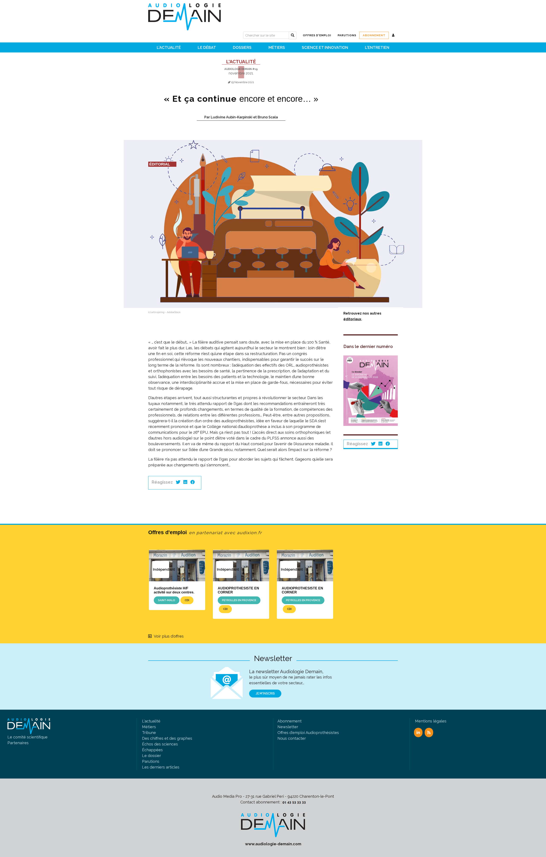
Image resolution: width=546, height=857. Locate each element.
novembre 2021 (241, 73)
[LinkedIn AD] (418, 732)
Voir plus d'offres (169, 636)
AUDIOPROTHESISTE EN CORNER (238, 590)
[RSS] (429, 732)
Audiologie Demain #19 (241, 69)
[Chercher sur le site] (292, 35)
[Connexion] (393, 35)
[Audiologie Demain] (184, 15)
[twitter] (178, 482)
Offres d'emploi (205, 532)
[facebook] (192, 482)
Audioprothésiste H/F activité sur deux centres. (174, 590)
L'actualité (241, 61)
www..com (273, 844)
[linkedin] (185, 482)
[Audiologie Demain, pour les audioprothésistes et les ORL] (273, 824)
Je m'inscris (265, 693)
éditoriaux (352, 319)
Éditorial (159, 164)
